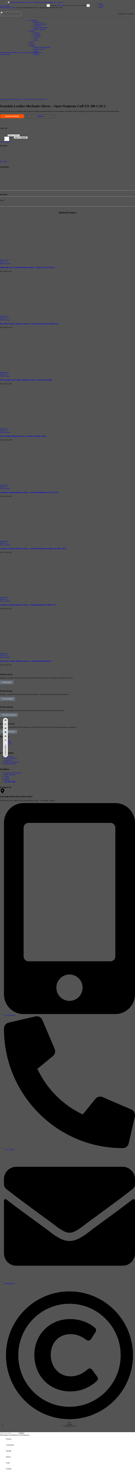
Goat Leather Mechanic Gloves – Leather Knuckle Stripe (23, 436)
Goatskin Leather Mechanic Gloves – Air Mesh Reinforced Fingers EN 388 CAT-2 (33, 549)
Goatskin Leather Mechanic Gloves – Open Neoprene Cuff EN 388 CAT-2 (23, 99)
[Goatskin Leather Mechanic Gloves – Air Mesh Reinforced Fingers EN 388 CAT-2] (21, 539)
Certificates (37, 36)
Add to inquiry (21, 137)
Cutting (36, 51)
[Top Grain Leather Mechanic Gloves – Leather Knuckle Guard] (21, 652)
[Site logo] (11, 15)
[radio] (14, 119)
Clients (36, 40)
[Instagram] (5, 724)
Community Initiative (40, 24)
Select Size (3, 128)
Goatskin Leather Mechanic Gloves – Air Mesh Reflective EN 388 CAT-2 (29, 492)
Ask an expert (63, 5)
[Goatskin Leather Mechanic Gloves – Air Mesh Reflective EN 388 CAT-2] (21, 483)
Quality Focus (38, 22)
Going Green (38, 26)
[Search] (108, 14)
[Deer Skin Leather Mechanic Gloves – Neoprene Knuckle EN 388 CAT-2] (21, 314)
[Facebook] (5, 720)
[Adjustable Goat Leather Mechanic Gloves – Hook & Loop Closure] (21, 258)
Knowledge (37, 35)
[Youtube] (5, 728)
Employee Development (41, 27)
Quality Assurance (39, 49)
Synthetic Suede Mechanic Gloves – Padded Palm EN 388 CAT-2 (20, 52)
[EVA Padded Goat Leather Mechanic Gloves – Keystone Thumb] (21, 371)
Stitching (36, 54)
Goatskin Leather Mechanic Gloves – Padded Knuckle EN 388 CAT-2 (28, 605)
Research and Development (42, 47)
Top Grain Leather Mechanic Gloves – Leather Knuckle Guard (25, 661)
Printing (36, 52)
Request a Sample (12, 116)
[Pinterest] (5, 736)
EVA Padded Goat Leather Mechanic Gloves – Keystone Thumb (26, 380)
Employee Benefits (39, 29)
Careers (36, 38)
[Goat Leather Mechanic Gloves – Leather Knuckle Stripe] (21, 427)
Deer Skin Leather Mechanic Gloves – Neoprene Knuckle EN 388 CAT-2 (29, 324)
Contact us (40, 116)
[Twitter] (5, 740)
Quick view (3, 262)
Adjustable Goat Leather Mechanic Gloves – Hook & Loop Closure (27, 267)
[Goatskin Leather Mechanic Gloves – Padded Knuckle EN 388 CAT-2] (21, 595)
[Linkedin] (5, 732)
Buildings (37, 33)
